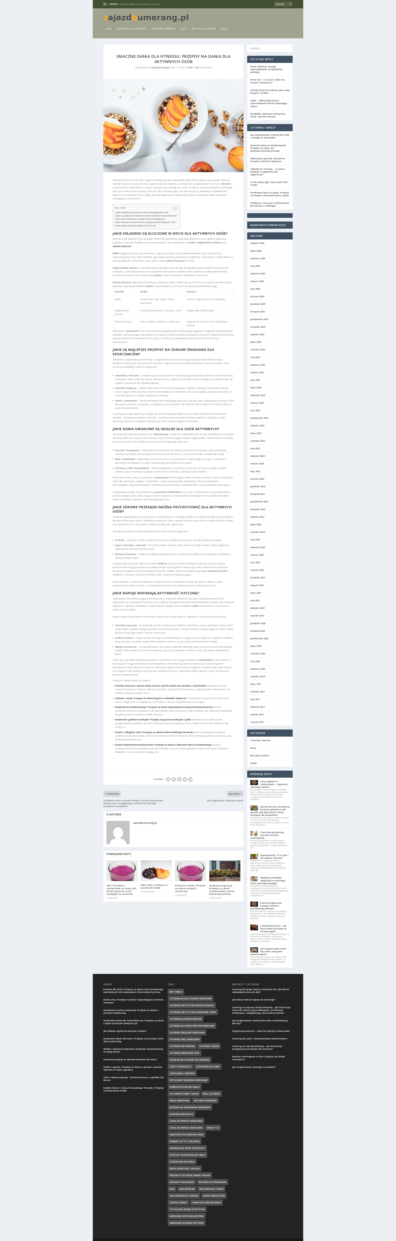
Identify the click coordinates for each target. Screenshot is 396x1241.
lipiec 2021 (255, 592)
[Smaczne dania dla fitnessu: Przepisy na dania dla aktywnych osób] (173, 125)
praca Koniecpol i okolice (185, 1168)
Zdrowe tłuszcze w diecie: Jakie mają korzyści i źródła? (270, 91)
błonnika (157, 275)
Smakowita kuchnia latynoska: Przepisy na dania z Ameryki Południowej (130, 1011)
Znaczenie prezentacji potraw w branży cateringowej (267, 835)
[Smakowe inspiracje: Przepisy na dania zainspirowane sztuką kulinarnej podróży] (225, 870)
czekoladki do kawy (208, 1066)
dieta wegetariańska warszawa (188, 1080)
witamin (149, 286)
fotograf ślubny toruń (184, 1093)
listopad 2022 (257, 494)
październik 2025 (259, 319)
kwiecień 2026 (257, 273)
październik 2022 (259, 501)
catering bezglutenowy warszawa (190, 998)
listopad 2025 (257, 311)
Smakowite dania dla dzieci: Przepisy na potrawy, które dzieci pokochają (133, 1040)
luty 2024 (255, 410)
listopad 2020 (257, 630)
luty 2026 (255, 288)
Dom (109, 28)
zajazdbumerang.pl (159, 67)
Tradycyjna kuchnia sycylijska (133, 4)
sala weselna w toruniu (184, 1195)
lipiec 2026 (255, 250)
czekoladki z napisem (182, 1073)
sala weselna (187, 1188)
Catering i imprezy (163, 28)
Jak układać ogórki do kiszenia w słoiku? (125, 1031)
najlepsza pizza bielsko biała (187, 1134)
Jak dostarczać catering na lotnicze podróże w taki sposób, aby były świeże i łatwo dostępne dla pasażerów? (270, 811)
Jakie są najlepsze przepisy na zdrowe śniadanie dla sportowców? (146, 215)
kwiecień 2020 (257, 668)
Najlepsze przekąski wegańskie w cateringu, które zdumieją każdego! (268, 880)
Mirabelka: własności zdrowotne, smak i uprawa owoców (268, 115)
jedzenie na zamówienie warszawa (190, 1107)
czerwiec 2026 (257, 258)
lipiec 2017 (255, 684)
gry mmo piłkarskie (205, 1100)
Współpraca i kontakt (131, 28)
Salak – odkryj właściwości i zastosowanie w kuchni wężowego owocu (268, 103)
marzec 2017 (257, 714)
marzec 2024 (257, 402)
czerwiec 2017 (257, 691)
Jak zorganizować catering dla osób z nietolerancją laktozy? (260, 1022)
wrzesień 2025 (257, 326)
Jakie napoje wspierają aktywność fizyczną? (136, 225)
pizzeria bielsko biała (182, 1161)
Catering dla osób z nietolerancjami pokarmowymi (259, 1038)
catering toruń (209, 1046)
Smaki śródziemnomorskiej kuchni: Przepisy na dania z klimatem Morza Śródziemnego (163, 744)
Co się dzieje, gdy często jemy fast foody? (269, 183)
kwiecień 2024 (257, 395)
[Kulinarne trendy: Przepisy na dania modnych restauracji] (190, 870)
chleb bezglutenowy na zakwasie (189, 1059)
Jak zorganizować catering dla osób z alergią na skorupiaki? (269, 136)
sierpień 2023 (257, 425)
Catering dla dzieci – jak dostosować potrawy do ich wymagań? (273, 928)
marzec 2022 (257, 554)
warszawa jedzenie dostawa (187, 1222)
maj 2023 (255, 448)
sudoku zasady (178, 1202)
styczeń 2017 (257, 722)
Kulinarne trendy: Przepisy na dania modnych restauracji (190, 888)
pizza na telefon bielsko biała (187, 1154)
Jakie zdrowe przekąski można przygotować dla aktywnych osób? (146, 222)
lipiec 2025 (255, 341)
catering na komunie (182, 1046)
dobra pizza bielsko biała (185, 1086)
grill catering (211, 1093)
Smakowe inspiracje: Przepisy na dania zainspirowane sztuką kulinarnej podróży (222, 890)
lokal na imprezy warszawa (186, 1120)
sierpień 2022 (257, 516)
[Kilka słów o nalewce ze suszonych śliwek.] (156, 870)
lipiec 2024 (255, 387)
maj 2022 (255, 539)
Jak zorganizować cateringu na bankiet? (254, 1067)
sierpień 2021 (257, 585)
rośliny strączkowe (175, 260)
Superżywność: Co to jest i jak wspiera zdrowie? (274, 856)
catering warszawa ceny (184, 1052)
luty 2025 (255, 379)
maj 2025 (255, 357)
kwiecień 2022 (257, 547)
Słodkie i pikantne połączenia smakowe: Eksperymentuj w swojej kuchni (133, 1050)
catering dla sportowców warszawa (192, 1025)
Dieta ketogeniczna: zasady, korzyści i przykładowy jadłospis (266, 905)
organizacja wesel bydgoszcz (187, 1148)
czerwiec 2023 (257, 440)
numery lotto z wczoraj (185, 1141)
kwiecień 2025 (257, 364)
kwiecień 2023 (257, 456)
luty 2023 (255, 471)
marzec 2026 (257, 281)
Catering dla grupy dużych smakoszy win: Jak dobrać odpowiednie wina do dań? (260, 991)
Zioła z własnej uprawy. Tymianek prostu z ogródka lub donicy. (133, 1079)
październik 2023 (259, 417)
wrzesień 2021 (257, 577)
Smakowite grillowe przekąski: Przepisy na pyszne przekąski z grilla (153, 719)
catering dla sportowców (186, 1018)
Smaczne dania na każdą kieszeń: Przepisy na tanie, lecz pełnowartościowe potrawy (268, 148)
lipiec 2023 (255, 433)
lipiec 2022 (255, 524)
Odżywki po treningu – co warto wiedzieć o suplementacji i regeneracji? (267, 171)
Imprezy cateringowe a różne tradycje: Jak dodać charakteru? (258, 1058)
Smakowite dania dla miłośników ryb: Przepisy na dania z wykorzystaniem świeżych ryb (133, 1022)
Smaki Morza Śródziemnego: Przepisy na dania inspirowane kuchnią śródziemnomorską (164, 707)
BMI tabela (176, 991)
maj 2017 (255, 699)
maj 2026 (255, 265)
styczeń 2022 (257, 570)
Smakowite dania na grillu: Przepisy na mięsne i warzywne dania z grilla (269, 194)
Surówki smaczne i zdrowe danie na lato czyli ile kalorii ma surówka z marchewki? (161, 685)
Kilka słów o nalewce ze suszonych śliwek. (154, 886)
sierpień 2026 (257, 243)
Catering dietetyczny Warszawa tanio (193, 1012)
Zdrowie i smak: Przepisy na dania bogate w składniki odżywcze (150, 698)
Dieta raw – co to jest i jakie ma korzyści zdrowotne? (267, 81)
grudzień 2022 (257, 486)
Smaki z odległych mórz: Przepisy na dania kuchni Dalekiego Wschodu (154, 732)
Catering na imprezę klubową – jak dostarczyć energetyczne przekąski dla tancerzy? (257, 1047)
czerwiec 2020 (257, 653)
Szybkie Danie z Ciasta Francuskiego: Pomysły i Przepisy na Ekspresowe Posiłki (133, 1089)
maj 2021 (255, 600)
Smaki (224, 28)
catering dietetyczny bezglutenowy (192, 1005)
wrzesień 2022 (257, 509)
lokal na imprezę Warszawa (186, 1127)
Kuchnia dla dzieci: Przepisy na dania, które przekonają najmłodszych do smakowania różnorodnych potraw (133, 991)
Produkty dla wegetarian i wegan (190, 1175)
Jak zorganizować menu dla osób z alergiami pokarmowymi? (268, 951)
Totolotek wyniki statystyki (187, 1209)
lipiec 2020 (255, 646)
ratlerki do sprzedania (212, 1182)
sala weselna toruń (211, 1188)
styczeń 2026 (257, 296)
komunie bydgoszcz (181, 1114)
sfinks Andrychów (214, 1195)
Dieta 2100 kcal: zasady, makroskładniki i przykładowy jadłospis (266, 69)
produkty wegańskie (182, 1182)
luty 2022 (255, 562)
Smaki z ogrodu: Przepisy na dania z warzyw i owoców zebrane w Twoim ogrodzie (132, 1068)
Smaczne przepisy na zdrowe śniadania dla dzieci (130, 1059)
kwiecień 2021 (257, 608)
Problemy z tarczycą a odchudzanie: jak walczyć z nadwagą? (269, 204)
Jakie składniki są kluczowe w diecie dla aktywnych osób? (142, 212)
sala (172, 1188)
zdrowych (226, 183)
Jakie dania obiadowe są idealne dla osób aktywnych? (141, 219)
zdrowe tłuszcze (122, 246)
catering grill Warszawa (185, 1039)
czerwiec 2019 (257, 676)
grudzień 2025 (257, 303)
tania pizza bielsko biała (206, 1202)
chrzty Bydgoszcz (181, 1066)
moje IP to (213, 1127)
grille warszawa (179, 1100)
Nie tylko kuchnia (204, 28)
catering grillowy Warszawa (187, 1032)
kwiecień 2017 (257, 706)
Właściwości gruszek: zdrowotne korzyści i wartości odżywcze (267, 160)
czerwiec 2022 (257, 532)
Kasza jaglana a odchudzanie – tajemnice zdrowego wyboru (269, 784)
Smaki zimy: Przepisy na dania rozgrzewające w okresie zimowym (133, 1001)
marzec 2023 (257, 463)
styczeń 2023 (257, 478)
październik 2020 (259, 638)
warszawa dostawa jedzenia (187, 1216)
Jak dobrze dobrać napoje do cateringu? (253, 999)
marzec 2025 (257, 372)
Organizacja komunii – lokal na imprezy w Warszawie (261, 1031)
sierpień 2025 (257, 334)
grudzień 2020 (257, 623)
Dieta (183, 28)
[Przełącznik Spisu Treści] (173, 208)
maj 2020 (255, 661)
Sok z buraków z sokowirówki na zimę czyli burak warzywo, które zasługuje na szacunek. (121, 889)
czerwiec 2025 (257, 349)
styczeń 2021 (257, 615)
